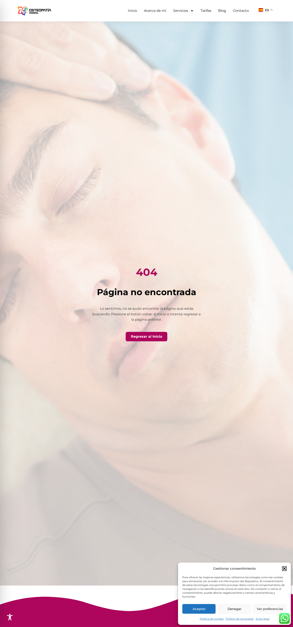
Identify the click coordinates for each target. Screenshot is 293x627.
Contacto (241, 11)
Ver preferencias (270, 609)
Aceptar (199, 609)
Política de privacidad (240, 618)
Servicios (180, 11)
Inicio (132, 11)
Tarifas (206, 11)
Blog (222, 11)
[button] (284, 568)
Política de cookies (212, 618)
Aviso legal (262, 618)
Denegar (235, 609)
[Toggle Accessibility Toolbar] (10, 617)
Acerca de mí (155, 11)
